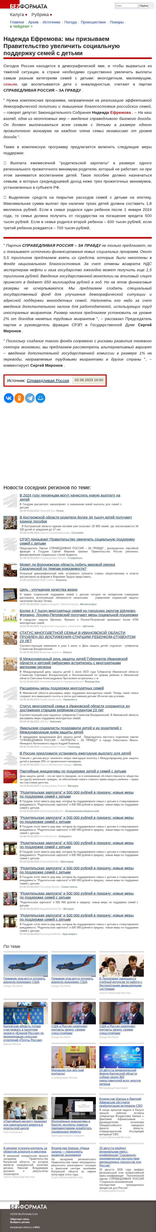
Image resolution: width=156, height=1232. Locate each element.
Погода (70, 22)
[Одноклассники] (19, 398)
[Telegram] (30, 398)
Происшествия (93, 22)
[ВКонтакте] (9, 398)
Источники (51, 22)
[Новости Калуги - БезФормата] (24, 5)
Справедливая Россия (48, 380)
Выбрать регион (20, 1222)
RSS (37, 1227)
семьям (10, 84)
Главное (17, 22)
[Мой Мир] (40, 398)
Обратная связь (19, 1219)
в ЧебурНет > (21, 26)
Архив (33, 22)
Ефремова (120, 112)
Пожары (117, 22)
